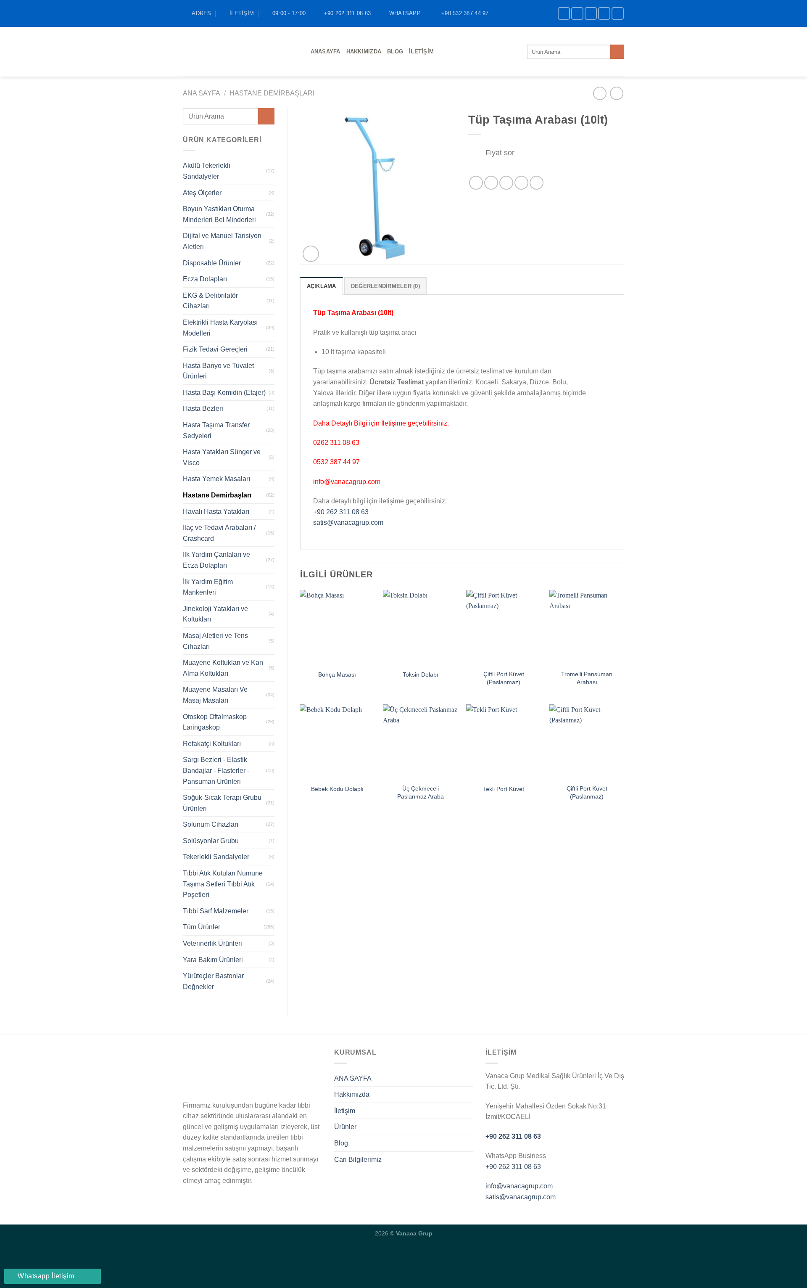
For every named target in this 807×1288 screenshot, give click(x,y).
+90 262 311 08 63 (341, 512)
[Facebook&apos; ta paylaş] (476, 183)
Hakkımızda (364, 51)
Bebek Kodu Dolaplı (337, 788)
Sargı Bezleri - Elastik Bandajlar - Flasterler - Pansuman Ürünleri (216, 770)
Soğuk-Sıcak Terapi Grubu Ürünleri (222, 803)
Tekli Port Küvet (503, 788)
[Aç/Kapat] (476, 153)
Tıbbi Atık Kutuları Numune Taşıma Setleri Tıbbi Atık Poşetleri (223, 884)
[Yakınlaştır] (311, 254)
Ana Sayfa (201, 93)
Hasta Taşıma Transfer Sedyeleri (216, 430)
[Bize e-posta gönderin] (604, 13)
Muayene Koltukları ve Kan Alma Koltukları (223, 668)
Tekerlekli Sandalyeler (216, 856)
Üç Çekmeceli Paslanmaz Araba (420, 792)
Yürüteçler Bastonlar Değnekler (213, 981)
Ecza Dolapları (205, 279)
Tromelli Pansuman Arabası (586, 678)
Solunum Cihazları (210, 824)
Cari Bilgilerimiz (358, 1159)
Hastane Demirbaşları (271, 93)
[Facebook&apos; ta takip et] (564, 13)
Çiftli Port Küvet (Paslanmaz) (503, 678)
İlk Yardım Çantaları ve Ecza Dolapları (216, 560)
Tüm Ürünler (201, 927)
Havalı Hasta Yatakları (216, 511)
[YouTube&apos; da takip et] (618, 13)
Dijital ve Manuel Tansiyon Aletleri (222, 241)
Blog (341, 1143)
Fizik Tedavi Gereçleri (215, 349)
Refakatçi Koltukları (212, 743)
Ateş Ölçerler (202, 192)
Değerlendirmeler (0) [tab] (385, 286)
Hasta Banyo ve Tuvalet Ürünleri (218, 371)
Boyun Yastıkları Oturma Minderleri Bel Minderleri (219, 214)
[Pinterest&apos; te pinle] (521, 183)
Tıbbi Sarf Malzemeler (215, 911)
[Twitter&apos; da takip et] (591, 13)
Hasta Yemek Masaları (216, 478)
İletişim (421, 51)
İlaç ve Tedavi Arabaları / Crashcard (219, 533)
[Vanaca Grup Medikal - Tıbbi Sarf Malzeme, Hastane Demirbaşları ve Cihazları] (237, 52)
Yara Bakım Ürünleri (213, 959)
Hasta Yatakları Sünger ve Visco (222, 457)
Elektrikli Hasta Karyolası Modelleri (220, 328)
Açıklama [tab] (321, 286)
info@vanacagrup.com (519, 1186)
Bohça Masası (337, 674)
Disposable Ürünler (212, 263)
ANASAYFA (325, 51)
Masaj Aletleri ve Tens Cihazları (215, 641)
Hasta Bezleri (203, 408)
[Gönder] (617, 52)
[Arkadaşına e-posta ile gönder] (506, 183)
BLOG (395, 51)
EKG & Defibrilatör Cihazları (210, 301)
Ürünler (345, 1126)
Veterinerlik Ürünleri (212, 943)
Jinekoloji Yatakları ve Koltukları (215, 614)
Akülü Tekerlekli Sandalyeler (206, 171)
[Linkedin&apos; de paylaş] (536, 183)
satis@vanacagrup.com (348, 522)
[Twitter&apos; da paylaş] (491, 183)
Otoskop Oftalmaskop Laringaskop (215, 722)
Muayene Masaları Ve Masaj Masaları (215, 695)
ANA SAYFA (353, 1078)
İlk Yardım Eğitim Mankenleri (208, 587)
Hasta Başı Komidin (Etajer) (224, 392)
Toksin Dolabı (420, 674)
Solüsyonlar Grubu (211, 840)
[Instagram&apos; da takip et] (577, 13)
